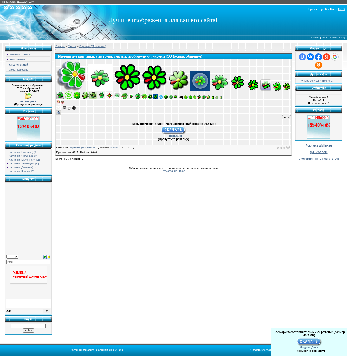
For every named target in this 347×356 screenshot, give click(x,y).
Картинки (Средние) (21, 156)
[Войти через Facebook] (318, 56)
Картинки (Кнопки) (20, 171)
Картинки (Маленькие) (22, 159)
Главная (314, 37)
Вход (342, 37)
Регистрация (329, 37)
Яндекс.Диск (28, 101)
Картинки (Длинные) (21, 167)
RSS (342, 9)
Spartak (114, 147)
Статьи (72, 46)
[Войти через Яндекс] (326, 56)
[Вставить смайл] (48, 256)
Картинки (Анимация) (21, 163)
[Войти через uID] (302, 56)
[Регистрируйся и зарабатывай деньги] (28, 139)
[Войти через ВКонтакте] (310, 56)
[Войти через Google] (335, 57)
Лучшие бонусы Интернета (316, 80)
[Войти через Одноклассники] (318, 65)
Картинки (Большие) (21, 152)
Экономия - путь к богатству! (319, 158)
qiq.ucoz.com (319, 152)
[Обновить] (45, 256)
